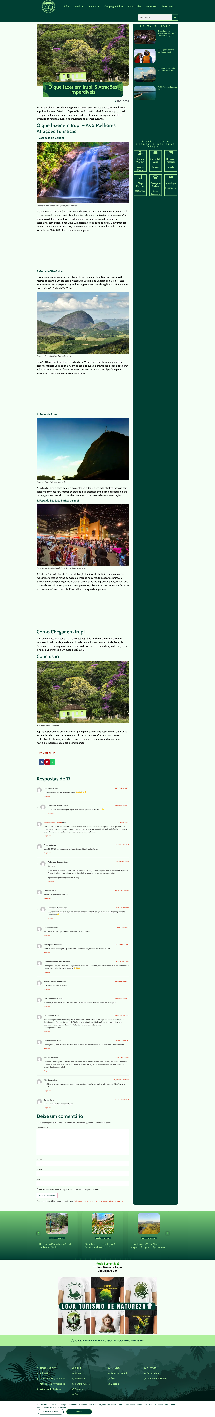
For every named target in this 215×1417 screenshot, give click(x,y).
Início (67, 6)
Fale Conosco (168, 6)
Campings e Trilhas (114, 6)
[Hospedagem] (171, 177)
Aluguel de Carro (155, 160)
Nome (40, 1160)
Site (38, 1180)
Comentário (42, 1128)
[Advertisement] (83, 251)
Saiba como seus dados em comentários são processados (98, 1201)
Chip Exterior (140, 185)
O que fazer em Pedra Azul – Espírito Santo (166, 69)
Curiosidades (134, 6)
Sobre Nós (151, 6)
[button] (41, 762)
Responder (47, 796)
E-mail (40, 1170)
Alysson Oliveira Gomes (53, 822)
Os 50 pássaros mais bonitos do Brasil (166, 51)
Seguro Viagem (140, 160)
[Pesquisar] (175, 17)
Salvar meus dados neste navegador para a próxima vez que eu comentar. (70, 1190)
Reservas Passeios (170, 160)
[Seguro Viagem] (140, 153)
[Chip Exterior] (140, 177)
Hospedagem (171, 183)
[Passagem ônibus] (155, 177)
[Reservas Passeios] (171, 153)
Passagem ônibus (155, 185)
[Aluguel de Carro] (155, 153)
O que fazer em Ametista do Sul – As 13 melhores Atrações (167, 33)
